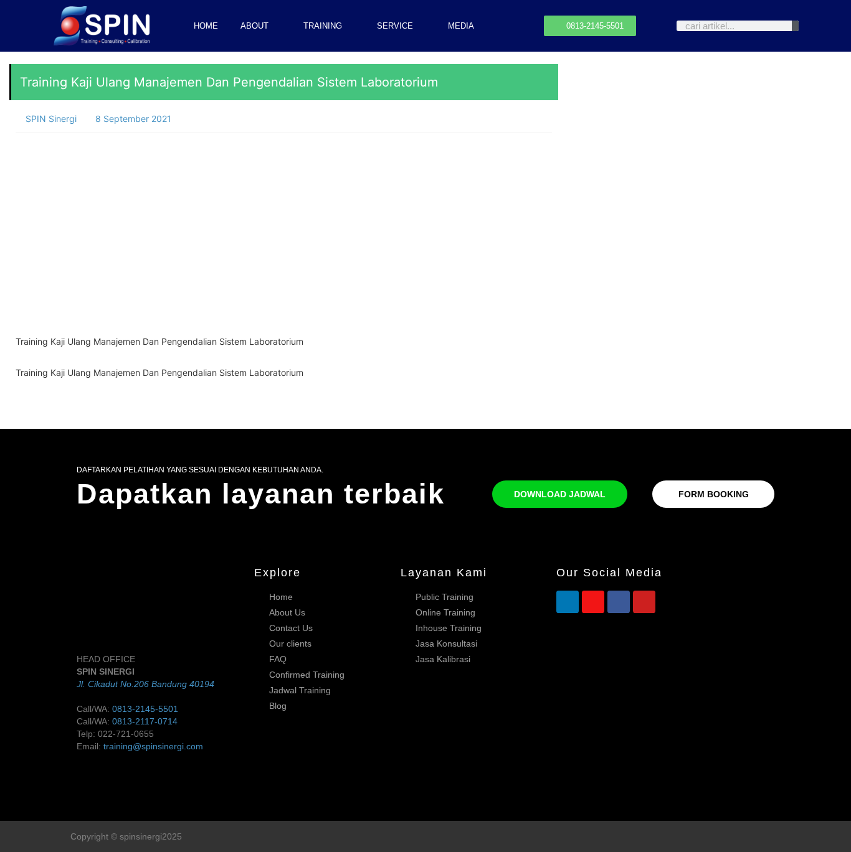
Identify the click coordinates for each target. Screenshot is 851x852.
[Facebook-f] (751, 836)
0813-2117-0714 (145, 721)
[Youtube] (644, 602)
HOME (206, 25)
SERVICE (395, 25)
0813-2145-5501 (145, 709)
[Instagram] (593, 602)
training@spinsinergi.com (153, 746)
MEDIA (461, 25)
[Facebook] (618, 602)
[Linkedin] (567, 602)
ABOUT (254, 25)
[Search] (795, 26)
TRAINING (322, 25)
